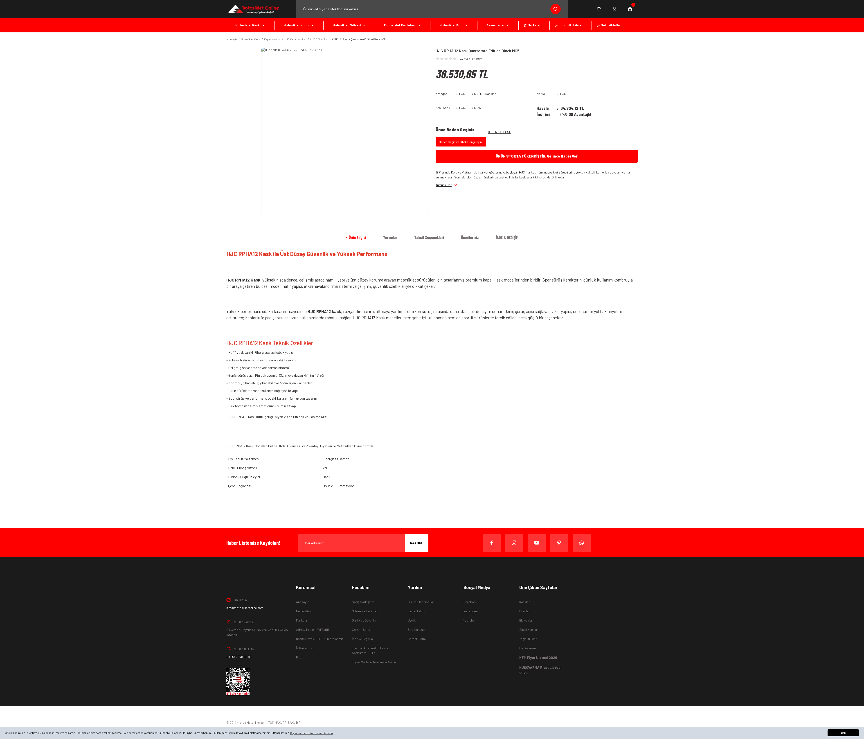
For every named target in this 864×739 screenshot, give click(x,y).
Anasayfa (302, 602)
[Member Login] (614, 9)
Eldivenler (525, 620)
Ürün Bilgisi (357, 237)
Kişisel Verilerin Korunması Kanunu (374, 662)
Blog (299, 657)
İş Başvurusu (304, 648)
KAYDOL (416, 543)
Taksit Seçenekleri (429, 237)
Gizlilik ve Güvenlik (364, 620)
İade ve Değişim (362, 639)
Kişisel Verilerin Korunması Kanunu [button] (311, 732)
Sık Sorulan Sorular (421, 602)
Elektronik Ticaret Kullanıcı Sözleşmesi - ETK (370, 650)
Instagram (471, 611)
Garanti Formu (417, 639)
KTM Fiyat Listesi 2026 (538, 657)
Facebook (470, 602)
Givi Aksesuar (528, 648)
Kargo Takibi (416, 611)
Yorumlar (390, 237)
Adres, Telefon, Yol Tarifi (312, 629)
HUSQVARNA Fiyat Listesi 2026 (540, 670)
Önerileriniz (470, 237)
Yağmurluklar (528, 639)
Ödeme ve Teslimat (365, 611)
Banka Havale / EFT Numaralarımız (319, 639)
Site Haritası (416, 629)
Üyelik (412, 620)
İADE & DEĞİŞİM (507, 237)
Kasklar (524, 602)
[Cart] (630, 9)
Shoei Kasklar (528, 629)
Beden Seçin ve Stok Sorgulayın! (460, 142)
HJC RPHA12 (468, 94)
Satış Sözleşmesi (363, 602)
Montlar (524, 611)
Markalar (302, 620)
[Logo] (253, 9)
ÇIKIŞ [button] (843, 732)
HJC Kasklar (487, 94)
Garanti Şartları (362, 629)
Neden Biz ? (303, 611)
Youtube (469, 620)
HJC (563, 94)
